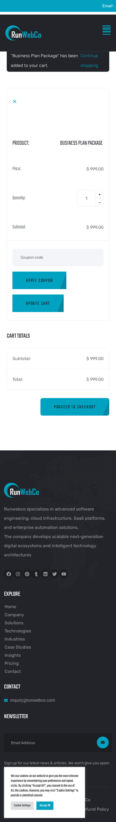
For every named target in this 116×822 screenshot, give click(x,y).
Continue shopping (89, 60)
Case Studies (18, 647)
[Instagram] (17, 573)
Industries (15, 639)
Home (10, 606)
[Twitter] (54, 573)
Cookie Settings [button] (22, 805)
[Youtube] (63, 573)
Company (14, 614)
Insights (13, 655)
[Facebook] (8, 573)
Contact (13, 671)
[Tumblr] (36, 573)
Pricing (12, 663)
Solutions (14, 622)
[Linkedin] (45, 573)
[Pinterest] (27, 573)
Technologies (18, 630)
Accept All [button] (45, 805)
